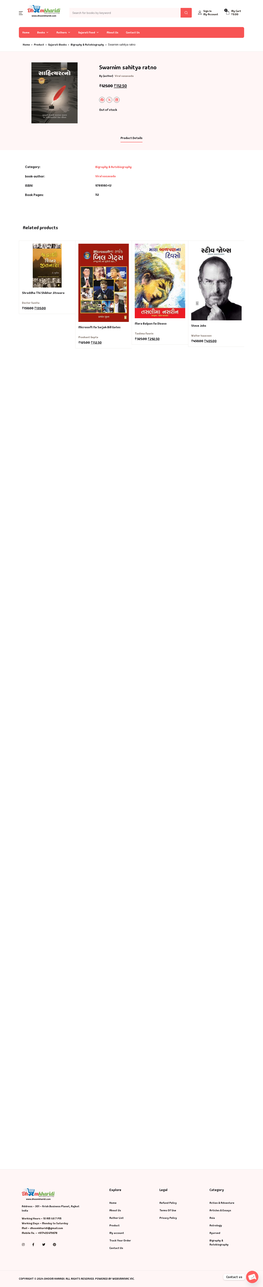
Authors (61, 32)
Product (39, 44)
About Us (112, 32)
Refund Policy (168, 1203)
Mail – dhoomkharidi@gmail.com (42, 1228)
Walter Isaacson (201, 335)
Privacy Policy (168, 1218)
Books (41, 32)
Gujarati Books (57, 44)
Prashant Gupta (88, 337)
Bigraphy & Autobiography (87, 44)
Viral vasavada (124, 76)
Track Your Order (120, 1240)
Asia (212, 1218)
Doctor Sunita (30, 303)
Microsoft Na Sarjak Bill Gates (99, 327)
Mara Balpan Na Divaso (151, 324)
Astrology (215, 1225)
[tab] (131, 138)
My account (116, 1233)
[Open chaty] (252, 1277)
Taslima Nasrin (144, 333)
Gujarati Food (86, 32)
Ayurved (214, 1233)
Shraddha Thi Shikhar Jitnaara (43, 293)
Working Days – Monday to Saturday (45, 1223)
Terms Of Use (167, 1210)
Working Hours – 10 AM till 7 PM (41, 1218)
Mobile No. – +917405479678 (39, 1233)
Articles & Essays (220, 1210)
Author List (116, 1218)
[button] (21, 13)
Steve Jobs (198, 326)
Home (25, 32)
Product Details (131, 138)
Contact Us (133, 32)
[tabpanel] (54, 92)
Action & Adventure (221, 1203)
